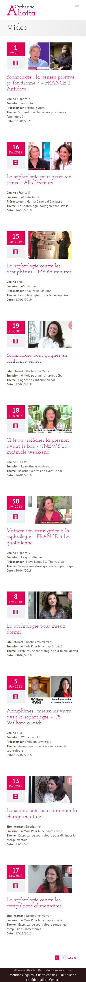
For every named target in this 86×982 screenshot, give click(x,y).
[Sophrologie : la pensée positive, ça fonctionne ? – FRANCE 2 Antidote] (50, 56)
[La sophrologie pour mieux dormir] (50, 605)
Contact (54, 980)
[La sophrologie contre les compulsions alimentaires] (50, 879)
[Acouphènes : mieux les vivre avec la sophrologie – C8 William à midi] (50, 690)
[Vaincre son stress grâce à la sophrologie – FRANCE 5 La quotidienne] (50, 510)
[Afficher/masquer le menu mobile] (77, 6)
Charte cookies (46, 975)
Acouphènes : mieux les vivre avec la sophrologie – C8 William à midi (39, 717)
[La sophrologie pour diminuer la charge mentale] (50, 789)
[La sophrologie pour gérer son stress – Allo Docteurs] (50, 155)
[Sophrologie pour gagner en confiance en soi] (50, 334)
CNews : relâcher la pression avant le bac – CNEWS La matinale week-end (38, 446)
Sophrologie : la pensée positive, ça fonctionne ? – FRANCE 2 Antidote (41, 83)
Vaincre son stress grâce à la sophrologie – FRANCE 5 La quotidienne (38, 537)
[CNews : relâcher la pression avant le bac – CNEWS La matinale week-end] (50, 419)
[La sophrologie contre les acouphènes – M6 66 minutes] (50, 245)
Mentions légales (22, 975)
